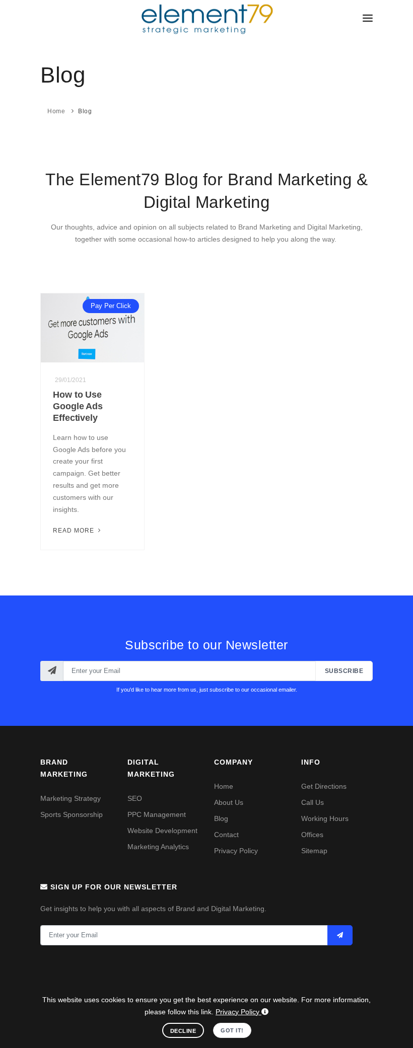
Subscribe (344, 671)
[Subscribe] (340, 935)
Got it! (232, 1030)
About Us (228, 802)
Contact (226, 835)
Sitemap (314, 851)
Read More (74, 530)
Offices (312, 835)
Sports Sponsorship (71, 814)
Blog (85, 111)
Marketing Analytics (158, 847)
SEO (134, 798)
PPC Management (156, 814)
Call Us (312, 802)
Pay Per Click (111, 306)
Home (56, 111)
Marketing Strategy (70, 798)
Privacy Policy (236, 851)
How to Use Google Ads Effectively (78, 406)
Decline (183, 1031)
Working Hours (325, 818)
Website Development (162, 831)
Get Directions (324, 786)
